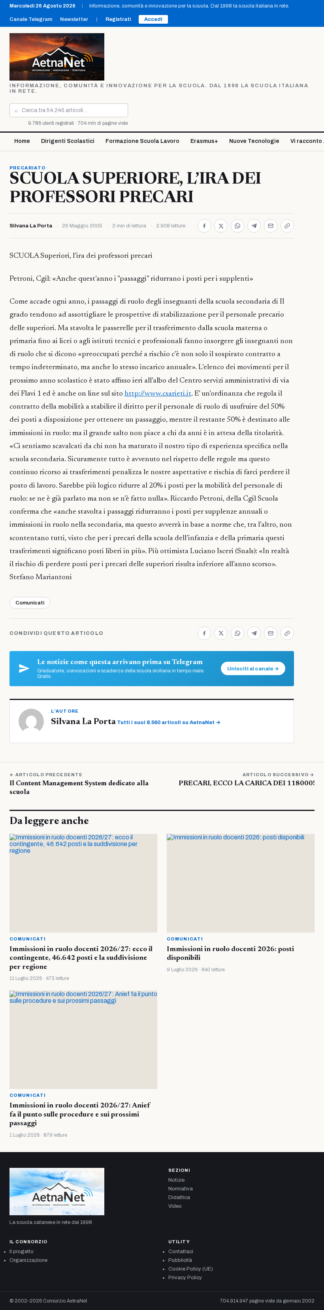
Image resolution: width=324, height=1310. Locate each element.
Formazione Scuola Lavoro (142, 141)
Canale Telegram (30, 19)
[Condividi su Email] (270, 226)
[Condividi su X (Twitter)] (221, 226)
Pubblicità (180, 1260)
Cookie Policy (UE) (190, 1269)
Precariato (27, 167)
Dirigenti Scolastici (67, 141)
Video (175, 1206)
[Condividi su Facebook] (204, 226)
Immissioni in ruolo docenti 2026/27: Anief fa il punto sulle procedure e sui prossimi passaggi (79, 1114)
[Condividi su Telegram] (254, 226)
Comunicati (29, 603)
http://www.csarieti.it (157, 394)
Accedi (153, 19)
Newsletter (74, 19)
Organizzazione (28, 1260)
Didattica (179, 1197)
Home (22, 141)
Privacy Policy (185, 1277)
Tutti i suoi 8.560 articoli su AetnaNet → (168, 722)
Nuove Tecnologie (254, 141)
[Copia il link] (287, 226)
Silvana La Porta (30, 226)
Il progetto (21, 1251)
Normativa (180, 1189)
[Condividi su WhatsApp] (237, 226)
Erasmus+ (204, 141)
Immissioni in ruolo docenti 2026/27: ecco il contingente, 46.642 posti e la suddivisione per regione (81, 958)
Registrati (118, 19)
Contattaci (180, 1251)
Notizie (176, 1180)
